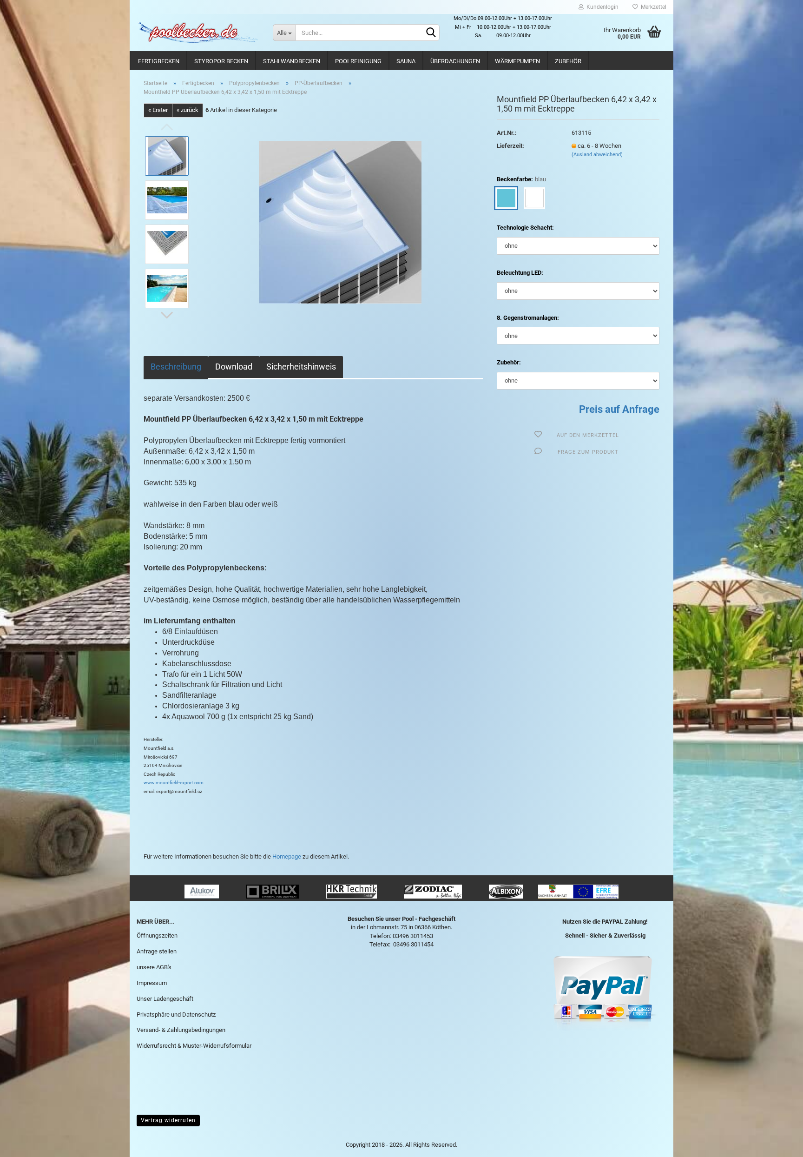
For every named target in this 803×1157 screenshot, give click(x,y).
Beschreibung (176, 366)
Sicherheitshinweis (301, 366)
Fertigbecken (158, 61)
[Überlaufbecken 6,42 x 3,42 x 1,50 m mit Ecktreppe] (340, 221)
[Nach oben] (777, 1143)
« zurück (187, 109)
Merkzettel (652, 7)
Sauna (405, 61)
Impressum (152, 982)
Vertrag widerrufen (168, 1120)
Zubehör (568, 61)
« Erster (158, 109)
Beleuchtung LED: (520, 272)
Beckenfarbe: (521, 179)
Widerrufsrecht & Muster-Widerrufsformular (194, 1045)
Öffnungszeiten (157, 935)
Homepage (286, 856)
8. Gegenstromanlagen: (528, 317)
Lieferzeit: (510, 145)
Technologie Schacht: (525, 227)
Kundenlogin (601, 7)
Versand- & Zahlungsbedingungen (181, 1029)
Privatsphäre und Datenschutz (176, 1014)
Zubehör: (509, 362)
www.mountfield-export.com (174, 782)
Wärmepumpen (517, 61)
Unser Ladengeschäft (165, 998)
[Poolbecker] (198, 32)
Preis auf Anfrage (619, 409)
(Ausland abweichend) (597, 155)
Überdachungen (455, 61)
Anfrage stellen (157, 951)
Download (233, 366)
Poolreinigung (358, 61)
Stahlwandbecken (291, 61)
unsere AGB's (154, 967)
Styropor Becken (221, 61)
